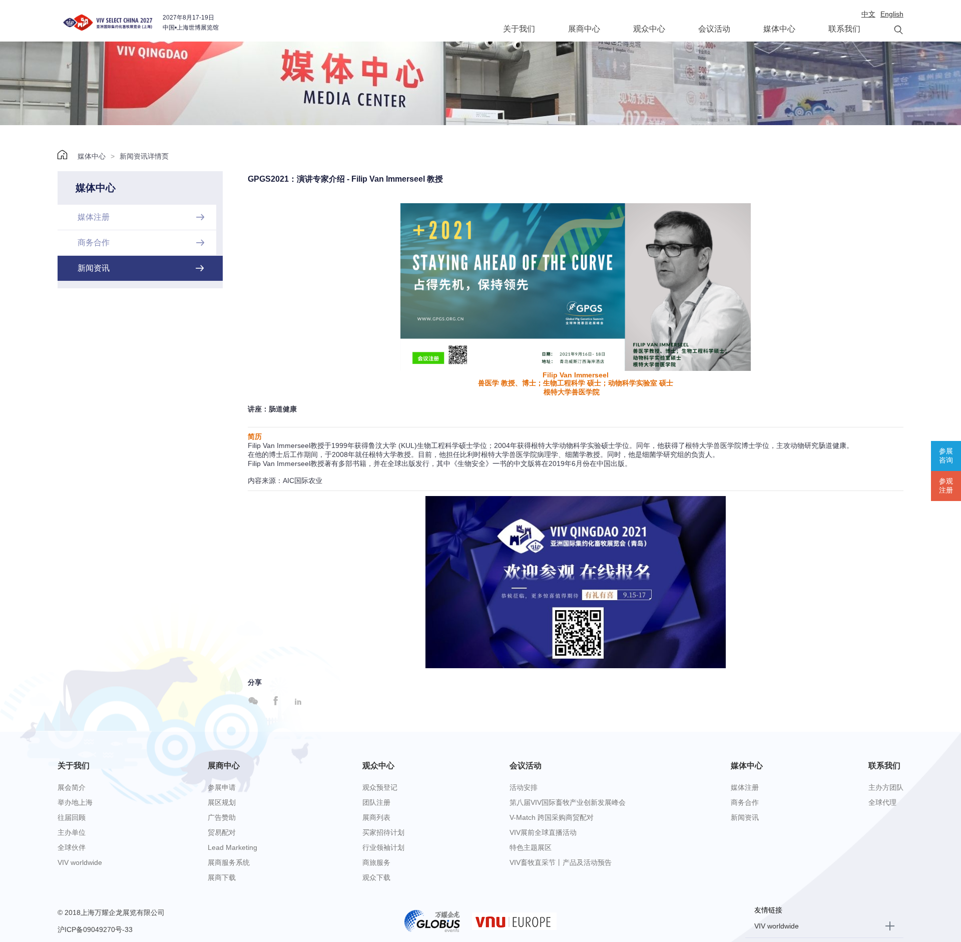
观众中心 (649, 29)
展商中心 (584, 29)
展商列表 (376, 817)
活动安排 (524, 787)
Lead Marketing (232, 847)
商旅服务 (376, 862)
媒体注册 (745, 787)
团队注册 (376, 802)
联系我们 (844, 29)
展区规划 (222, 802)
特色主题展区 (531, 847)
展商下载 (222, 877)
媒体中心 (779, 29)
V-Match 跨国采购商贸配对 (552, 817)
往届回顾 (72, 817)
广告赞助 (222, 817)
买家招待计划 (383, 832)
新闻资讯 (745, 817)
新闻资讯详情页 (144, 156)
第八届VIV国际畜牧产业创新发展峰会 (568, 802)
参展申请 (222, 787)
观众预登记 (379, 787)
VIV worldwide (80, 862)
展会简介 (72, 787)
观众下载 (376, 877)
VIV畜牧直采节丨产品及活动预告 (561, 862)
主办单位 (72, 832)
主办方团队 (885, 787)
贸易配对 (222, 832)
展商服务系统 (229, 862)
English (891, 14)
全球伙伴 (72, 847)
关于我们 (519, 29)
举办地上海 (75, 802)
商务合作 (745, 802)
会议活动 (714, 29)
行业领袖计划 (383, 847)
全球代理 (882, 802)
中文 (868, 14)
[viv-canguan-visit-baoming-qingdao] (575, 582)
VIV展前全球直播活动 (543, 832)
